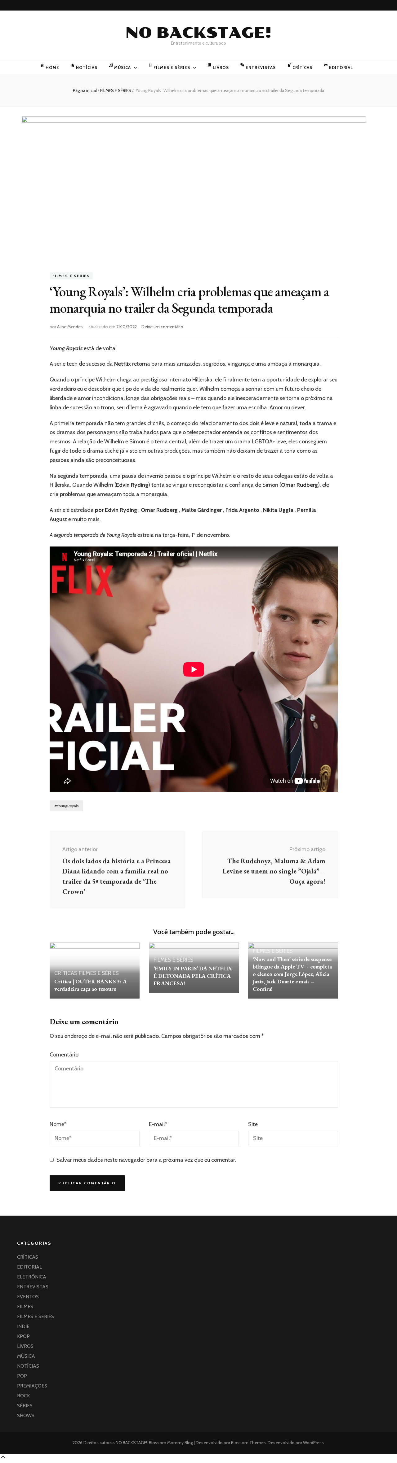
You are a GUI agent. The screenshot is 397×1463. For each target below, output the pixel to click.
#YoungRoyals (66, 805)
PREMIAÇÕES (32, 1386)
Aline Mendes (70, 326)
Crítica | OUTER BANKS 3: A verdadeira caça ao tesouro (90, 985)
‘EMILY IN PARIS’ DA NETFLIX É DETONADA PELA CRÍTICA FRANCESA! (193, 976)
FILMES (25, 1306)
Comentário (64, 1054)
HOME (52, 67)
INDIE (23, 1326)
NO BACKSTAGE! (198, 32)
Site (253, 1124)
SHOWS (25, 1415)
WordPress (313, 1442)
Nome (58, 1124)
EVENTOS (28, 1297)
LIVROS (221, 67)
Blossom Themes (248, 1442)
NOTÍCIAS (86, 67)
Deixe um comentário (162, 326)
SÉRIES (25, 1406)
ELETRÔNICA (31, 1277)
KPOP (23, 1336)
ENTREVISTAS (261, 67)
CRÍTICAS (302, 67)
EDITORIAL (341, 67)
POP (22, 1376)
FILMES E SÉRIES (172, 67)
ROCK (23, 1396)
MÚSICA (122, 67)
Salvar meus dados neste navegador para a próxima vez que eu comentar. (146, 1159)
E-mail (158, 1124)
